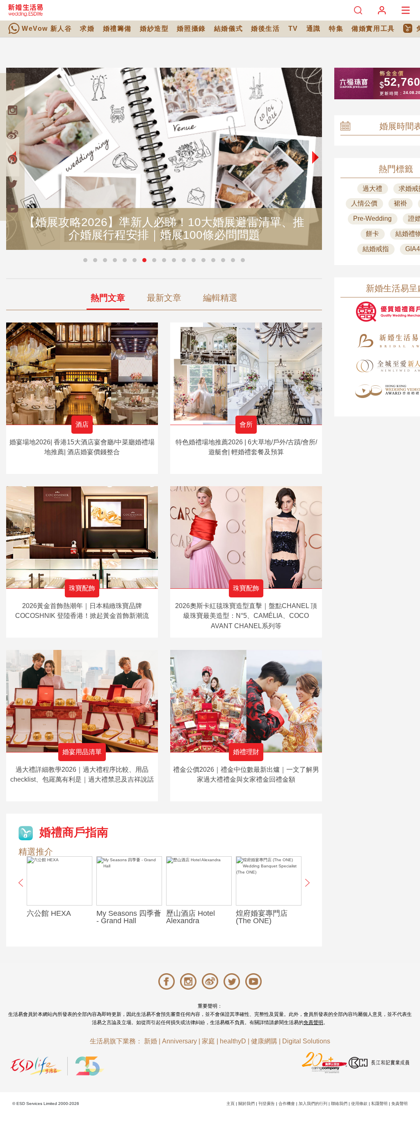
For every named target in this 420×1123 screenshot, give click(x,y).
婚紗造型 (154, 28)
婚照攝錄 (191, 28)
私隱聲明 (379, 1103)
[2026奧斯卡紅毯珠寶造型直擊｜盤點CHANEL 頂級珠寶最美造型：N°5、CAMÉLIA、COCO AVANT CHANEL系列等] (246, 537)
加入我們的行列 (313, 1103)
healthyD (233, 1041)
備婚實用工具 (373, 28)
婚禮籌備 (117, 28)
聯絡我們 (339, 1103)
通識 (313, 28)
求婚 (87, 28)
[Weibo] (12, 134)
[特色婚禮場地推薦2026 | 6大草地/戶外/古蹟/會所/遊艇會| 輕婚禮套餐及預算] (246, 373)
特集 (336, 28)
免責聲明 (313, 1022)
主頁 (230, 1103)
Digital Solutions (306, 1041)
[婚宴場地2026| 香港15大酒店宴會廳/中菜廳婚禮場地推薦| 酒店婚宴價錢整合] (82, 373)
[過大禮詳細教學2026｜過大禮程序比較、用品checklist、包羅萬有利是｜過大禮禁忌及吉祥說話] (82, 701)
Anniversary (179, 1041)
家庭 (208, 1041)
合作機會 (286, 1103)
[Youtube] (12, 208)
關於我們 (246, 1103)
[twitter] (12, 184)
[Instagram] (12, 110)
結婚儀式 (228, 28)
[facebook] (12, 85)
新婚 (150, 1041)
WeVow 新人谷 (47, 28)
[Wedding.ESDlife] (25, 10)
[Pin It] (12, 159)
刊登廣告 (266, 1103)
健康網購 (264, 1041)
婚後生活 (265, 28)
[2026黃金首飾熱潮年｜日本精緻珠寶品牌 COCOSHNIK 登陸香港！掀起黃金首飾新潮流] (82, 537)
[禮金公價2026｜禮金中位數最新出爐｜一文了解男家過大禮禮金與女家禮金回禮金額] (246, 701)
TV (293, 28)
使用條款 (359, 1103)
